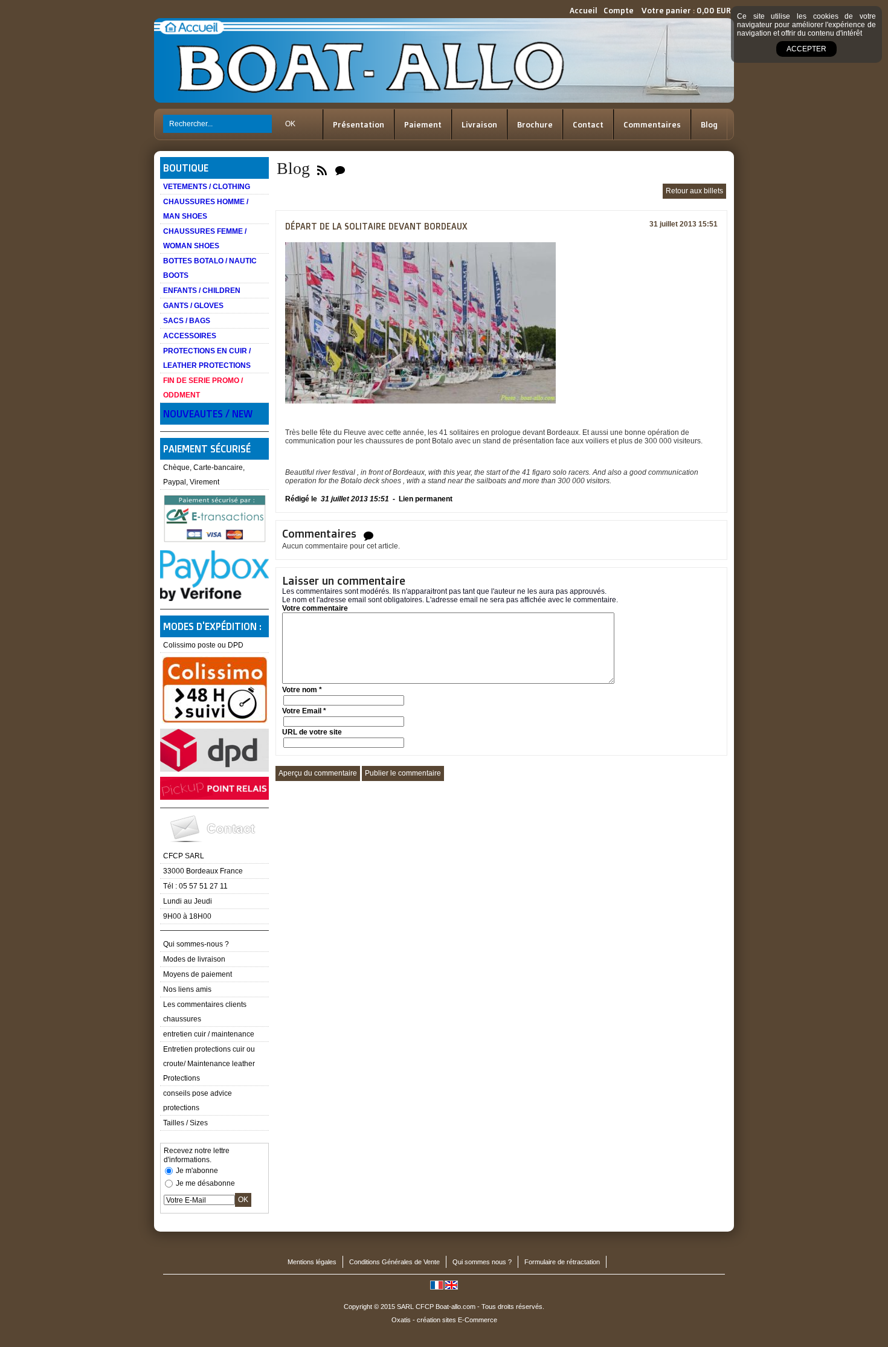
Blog (709, 124)
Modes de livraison (194, 959)
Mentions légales (312, 1261)
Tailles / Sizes (185, 1123)
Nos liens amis (187, 989)
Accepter (806, 49)
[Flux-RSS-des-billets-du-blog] (322, 168)
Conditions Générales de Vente (394, 1261)
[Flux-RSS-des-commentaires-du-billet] (368, 535)
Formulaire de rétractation (562, 1261)
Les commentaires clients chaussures (204, 1011)
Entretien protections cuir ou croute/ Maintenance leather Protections (209, 1063)
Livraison (479, 124)
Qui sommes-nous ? (196, 944)
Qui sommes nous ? (482, 1261)
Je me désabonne (205, 1183)
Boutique (185, 168)
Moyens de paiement (197, 974)
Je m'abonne (197, 1170)
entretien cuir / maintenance (208, 1034)
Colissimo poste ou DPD (203, 645)
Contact (588, 124)
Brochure (535, 124)
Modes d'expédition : (212, 626)
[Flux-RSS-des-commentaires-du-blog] (340, 168)
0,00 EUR (714, 10)
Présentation (358, 124)
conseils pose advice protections (197, 1100)
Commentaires (652, 124)
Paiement (423, 124)
